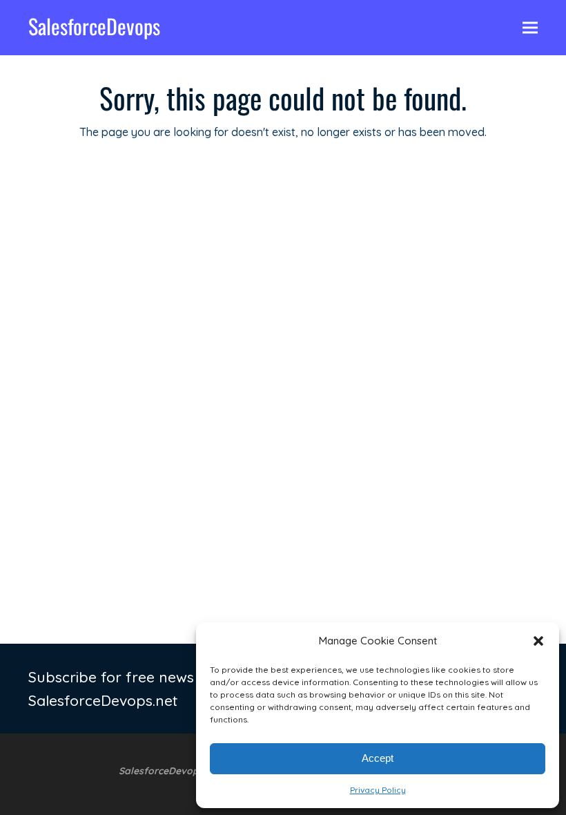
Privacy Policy (378, 790)
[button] (538, 641)
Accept (377, 758)
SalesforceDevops (94, 25)
